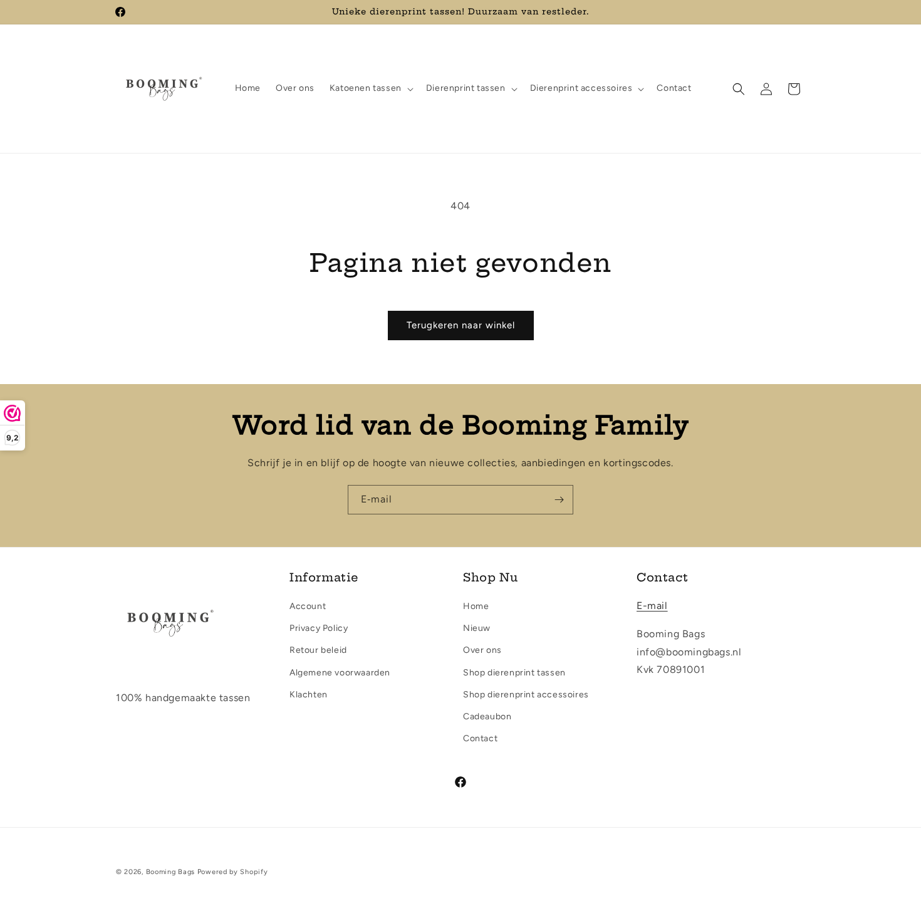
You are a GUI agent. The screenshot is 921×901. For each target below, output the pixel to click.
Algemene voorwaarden (339, 672)
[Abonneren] (559, 499)
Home (476, 606)
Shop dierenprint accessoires (526, 694)
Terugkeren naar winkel (461, 325)
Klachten (308, 694)
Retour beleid (318, 650)
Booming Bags (170, 872)
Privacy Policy (318, 628)
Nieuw (477, 628)
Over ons (482, 650)
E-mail (652, 606)
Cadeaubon (487, 716)
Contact (480, 738)
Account (307, 606)
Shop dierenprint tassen (514, 672)
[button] (370, 88)
